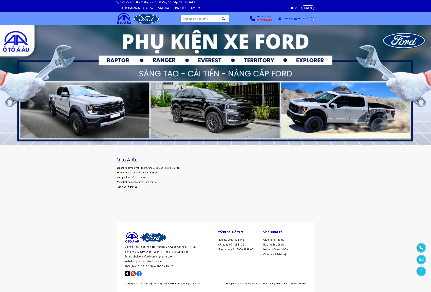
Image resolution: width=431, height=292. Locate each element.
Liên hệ (195, 7)
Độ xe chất (303, 18)
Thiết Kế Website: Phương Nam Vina (181, 283)
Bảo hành (180, 7)
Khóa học (287, 18)
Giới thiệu (164, 7)
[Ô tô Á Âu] (124, 18)
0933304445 (264, 20)
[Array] (146, 18)
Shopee (308, 7)
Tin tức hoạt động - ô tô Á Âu (136, 7)
